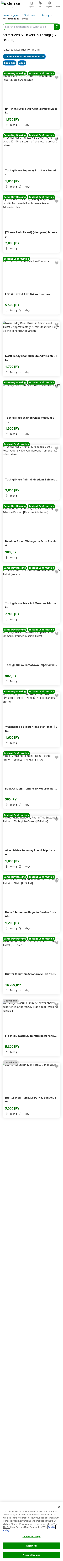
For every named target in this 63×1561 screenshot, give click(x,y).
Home (6, 15)
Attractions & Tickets (15, 18)
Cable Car (9, 63)
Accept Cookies (31, 1554)
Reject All (31, 1545)
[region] (31, 1531)
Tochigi (46, 15)
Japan (17, 15)
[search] (57, 27)
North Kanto (31, 15)
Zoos (22, 63)
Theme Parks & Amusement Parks (24, 56)
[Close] (59, 1506)
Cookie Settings (32, 1536)
